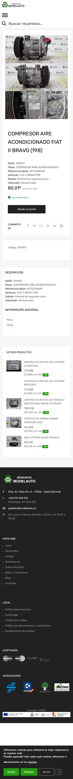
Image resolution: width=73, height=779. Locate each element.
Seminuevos (12, 561)
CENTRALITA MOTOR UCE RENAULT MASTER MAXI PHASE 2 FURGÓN (44, 401)
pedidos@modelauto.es (22, 508)
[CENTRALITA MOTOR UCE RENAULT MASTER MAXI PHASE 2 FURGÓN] (13, 403)
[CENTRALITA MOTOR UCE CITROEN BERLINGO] (13, 387)
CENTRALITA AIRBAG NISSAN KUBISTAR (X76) (41, 420)
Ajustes (46, 771)
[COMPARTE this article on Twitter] (33, 226)
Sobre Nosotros (14, 567)
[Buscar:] (33, 24)
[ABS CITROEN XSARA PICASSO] (13, 441)
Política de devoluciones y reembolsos (28, 625)
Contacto (10, 583)
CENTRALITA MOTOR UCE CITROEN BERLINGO (44, 383)
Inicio (8, 545)
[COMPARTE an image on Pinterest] (47, 226)
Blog (7, 578)
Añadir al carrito (26, 209)
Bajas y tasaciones (16, 572)
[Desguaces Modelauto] (19, 5)
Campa (9, 556)
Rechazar (29, 771)
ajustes (32, 762)
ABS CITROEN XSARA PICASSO (42, 437)
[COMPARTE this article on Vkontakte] (54, 226)
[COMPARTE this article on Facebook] (27, 226)
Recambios (12, 551)
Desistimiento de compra (20, 631)
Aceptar (11, 771)
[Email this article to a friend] (60, 226)
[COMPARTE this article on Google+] (40, 226)
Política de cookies (16, 620)
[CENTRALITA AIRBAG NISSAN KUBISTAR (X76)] (13, 422)
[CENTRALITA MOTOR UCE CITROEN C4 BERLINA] (13, 365)
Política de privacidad (18, 609)
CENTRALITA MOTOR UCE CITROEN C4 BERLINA (44, 364)
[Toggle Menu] (5, 16)
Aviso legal (11, 614)
